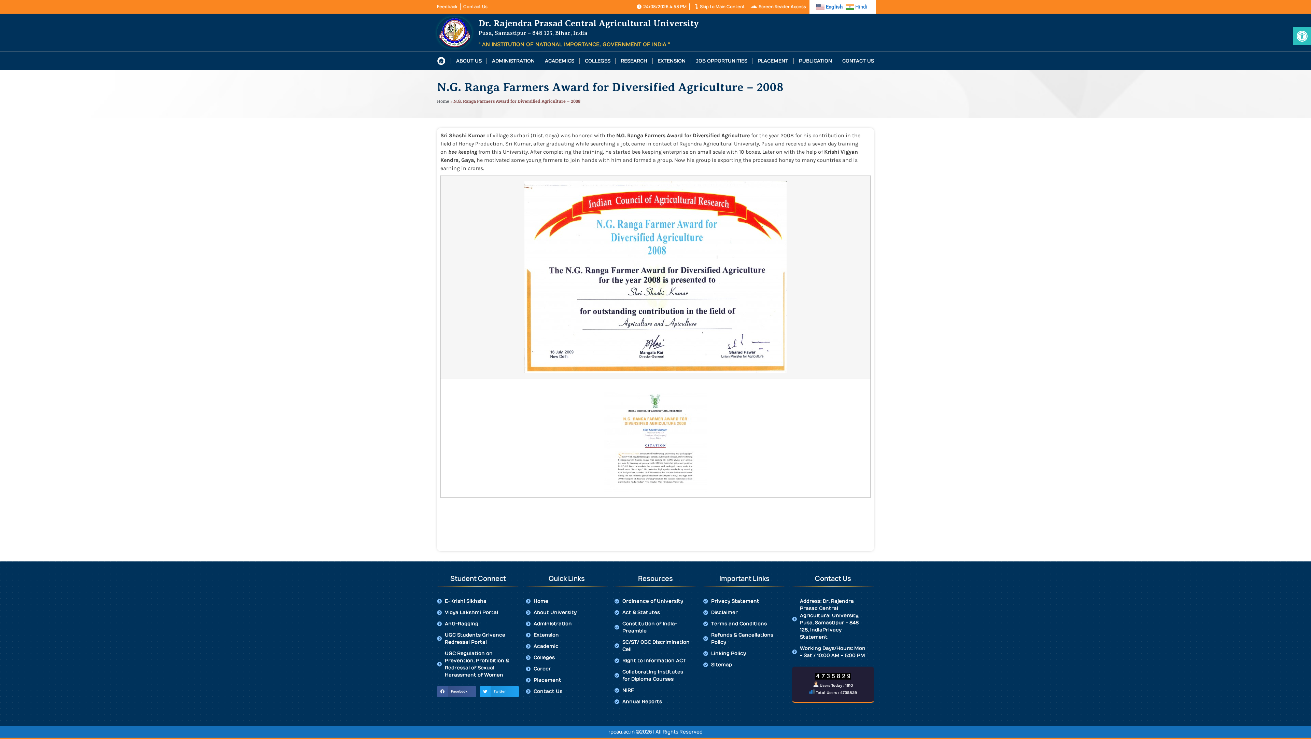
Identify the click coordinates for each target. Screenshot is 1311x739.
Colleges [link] (597, 61)
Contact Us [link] (858, 61)
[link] (1302, 36)
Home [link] (443, 101)
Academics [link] (559, 61)
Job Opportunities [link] (721, 61)
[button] (456, 691)
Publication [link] (815, 61)
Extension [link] (672, 61)
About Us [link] (469, 61)
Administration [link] (513, 61)
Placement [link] (773, 61)
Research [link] (634, 61)
